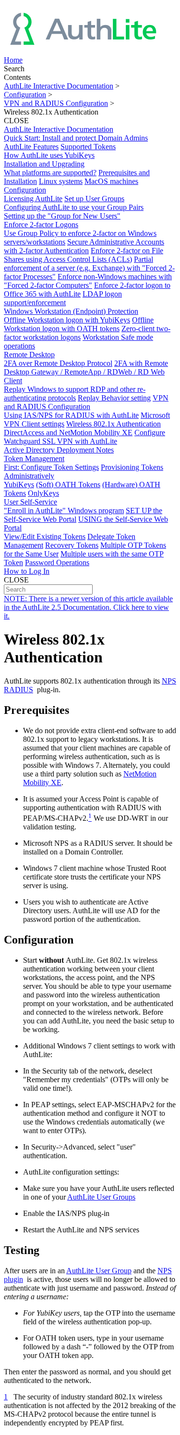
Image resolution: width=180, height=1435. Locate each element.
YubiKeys (19, 484)
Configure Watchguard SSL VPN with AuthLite (84, 436)
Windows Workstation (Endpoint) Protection (71, 311)
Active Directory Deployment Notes (59, 450)
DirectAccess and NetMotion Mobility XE (68, 432)
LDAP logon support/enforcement (63, 298)
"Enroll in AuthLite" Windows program (64, 510)
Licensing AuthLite (33, 198)
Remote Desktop (29, 354)
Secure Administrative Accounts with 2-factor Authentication (84, 246)
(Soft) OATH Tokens (68, 484)
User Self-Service (30, 502)
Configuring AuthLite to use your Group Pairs (74, 207)
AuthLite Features (31, 146)
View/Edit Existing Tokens (44, 536)
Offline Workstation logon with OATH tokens (79, 324)
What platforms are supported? (50, 172)
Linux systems (61, 181)
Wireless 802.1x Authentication (113, 424)
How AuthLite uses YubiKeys (49, 155)
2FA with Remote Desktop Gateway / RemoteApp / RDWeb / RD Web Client (86, 372)
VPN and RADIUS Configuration (56, 103)
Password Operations (57, 562)
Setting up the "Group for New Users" (62, 216)
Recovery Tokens (71, 545)
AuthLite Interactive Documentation (58, 86)
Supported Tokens (88, 146)
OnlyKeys (43, 493)
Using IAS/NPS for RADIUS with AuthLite (71, 415)
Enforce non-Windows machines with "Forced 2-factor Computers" (88, 280)
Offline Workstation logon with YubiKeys (67, 320)
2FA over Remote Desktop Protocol (58, 363)
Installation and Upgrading (44, 164)
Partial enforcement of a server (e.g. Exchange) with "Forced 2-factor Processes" (89, 268)
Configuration (25, 94)
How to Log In (26, 571)
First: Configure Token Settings (51, 467)
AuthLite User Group (99, 1271)
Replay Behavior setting (114, 398)
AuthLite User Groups (101, 1197)
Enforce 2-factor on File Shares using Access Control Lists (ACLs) (83, 254)
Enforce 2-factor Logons (41, 224)
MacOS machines (111, 181)
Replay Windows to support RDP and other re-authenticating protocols (74, 393)
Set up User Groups (94, 198)
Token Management (34, 458)
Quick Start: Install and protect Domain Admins (76, 138)
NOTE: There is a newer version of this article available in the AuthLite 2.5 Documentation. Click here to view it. (88, 607)
